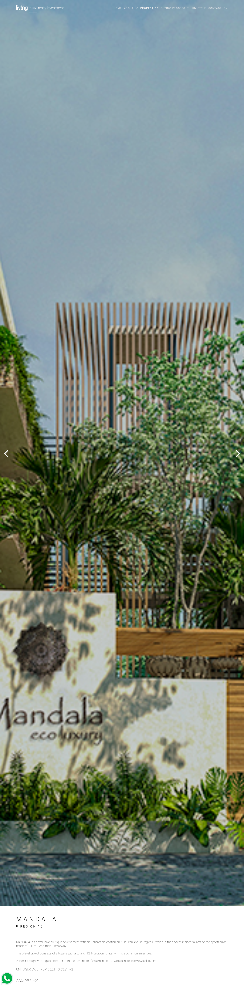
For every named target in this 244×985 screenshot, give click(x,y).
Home (117, 8)
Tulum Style (196, 8)
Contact (215, 8)
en (226, 8)
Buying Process (173, 8)
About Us (131, 8)
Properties (149, 8)
